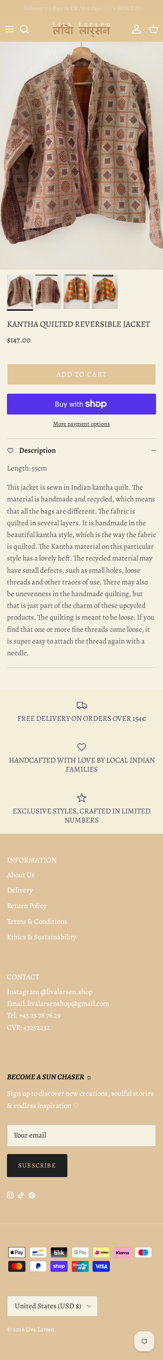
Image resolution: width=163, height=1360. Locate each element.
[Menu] (9, 29)
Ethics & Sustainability (42, 937)
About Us (21, 875)
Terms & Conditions (37, 921)
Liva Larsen (40, 1329)
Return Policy (27, 906)
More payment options (81, 424)
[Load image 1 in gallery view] (81, 156)
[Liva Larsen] (81, 29)
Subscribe (37, 1165)
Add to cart (82, 374)
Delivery (20, 890)
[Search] (28, 29)
